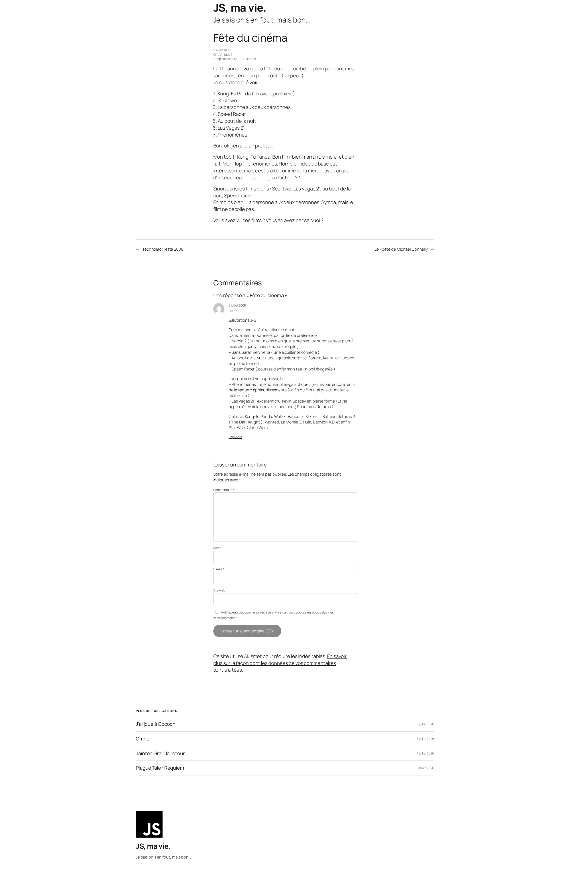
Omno (142, 739)
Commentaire (223, 490)
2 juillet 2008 (237, 305)
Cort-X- (234, 311)
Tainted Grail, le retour (160, 753)
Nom (217, 548)
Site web (219, 590)
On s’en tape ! (222, 54)
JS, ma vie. (240, 7)
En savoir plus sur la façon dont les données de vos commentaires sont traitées (280, 663)
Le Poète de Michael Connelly (401, 249)
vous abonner (323, 612)
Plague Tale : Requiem (160, 768)
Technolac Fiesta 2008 (162, 249)
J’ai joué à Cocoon (155, 724)
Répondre (235, 437)
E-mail (218, 569)
